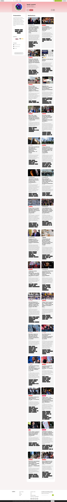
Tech (43, 446)
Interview (30, 409)
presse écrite (31, 318)
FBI (37, 383)
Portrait (43, 256)
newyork (49, 166)
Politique (16, 31)
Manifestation (31, 285)
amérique (43, 195)
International (48, 38)
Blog (20, 495)
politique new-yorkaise (36, 286)
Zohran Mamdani (31, 131)
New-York (46, 165)
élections (47, 70)
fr (53, 0)
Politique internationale (32, 225)
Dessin (47, 257)
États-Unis (34, 72)
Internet (43, 99)
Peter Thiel (37, 445)
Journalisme (49, 133)
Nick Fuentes (44, 353)
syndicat (43, 380)
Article (37, 194)
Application (46, 446)
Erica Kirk (48, 352)
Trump (38, 102)
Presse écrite (35, 71)
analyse (51, 70)
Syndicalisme (44, 381)
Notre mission (21, 491)
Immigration (30, 72)
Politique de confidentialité (34, 496)
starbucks (48, 381)
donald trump (31, 44)
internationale (31, 320)
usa (37, 72)
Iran (32, 254)
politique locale (44, 417)
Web (51, 445)
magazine (47, 256)
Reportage (20, 31)
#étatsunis (48, 134)
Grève (35, 285)
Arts (49, 257)
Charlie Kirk (44, 352)
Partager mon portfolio (18, 53)
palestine (36, 475)
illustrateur (44, 258)
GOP (34, 445)
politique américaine (32, 45)
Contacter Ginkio (32, 491)
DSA (43, 41)
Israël (33, 475)
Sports (43, 165)
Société (30, 70)
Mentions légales (33, 495)
